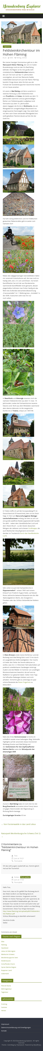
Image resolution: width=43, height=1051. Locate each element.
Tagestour (7, 46)
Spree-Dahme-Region (8, 967)
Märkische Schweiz (8, 954)
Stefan (11, 58)
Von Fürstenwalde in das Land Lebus (18, 824)
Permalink (18, 861)
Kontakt (4, 1031)
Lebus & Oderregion (8, 951)
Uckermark (5, 974)
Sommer (24, 58)
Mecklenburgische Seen (9, 958)
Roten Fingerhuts (24, 682)
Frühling (4, 1004)
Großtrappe (32, 528)
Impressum (5, 1024)
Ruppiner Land (6, 970)
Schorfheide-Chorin (8, 964)
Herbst (3, 1010)
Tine (15, 856)
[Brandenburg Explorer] (21, 3)
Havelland (4, 948)
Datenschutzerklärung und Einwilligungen (16, 1027)
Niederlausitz (6, 961)
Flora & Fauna (6, 986)
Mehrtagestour (6, 989)
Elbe (2, 942)
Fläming (18, 58)
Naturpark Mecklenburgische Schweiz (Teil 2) (20, 835)
